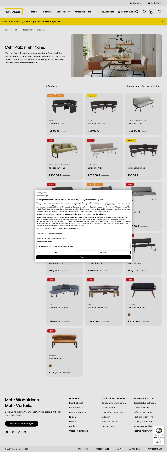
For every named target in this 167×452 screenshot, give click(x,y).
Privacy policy (41, 193)
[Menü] (163, 427)
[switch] (158, 442)
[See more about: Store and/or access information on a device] (127, 247)
